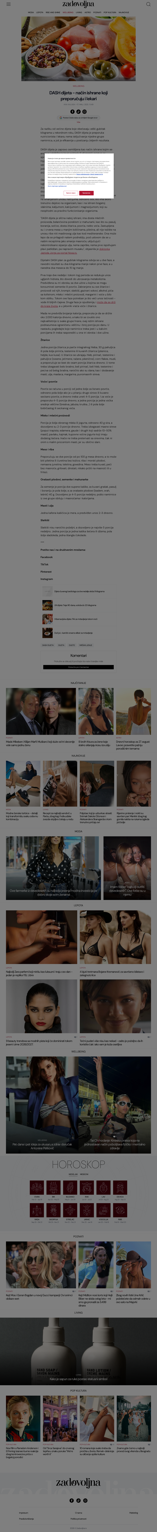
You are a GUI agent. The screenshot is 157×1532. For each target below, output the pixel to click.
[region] (79, 176)
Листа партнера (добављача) (57, 186)
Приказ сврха (71, 193)
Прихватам (86, 193)
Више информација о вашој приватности (89, 174)
